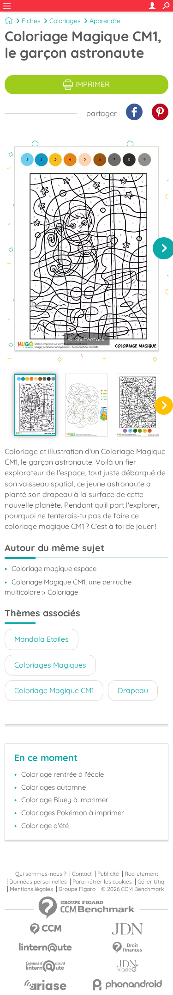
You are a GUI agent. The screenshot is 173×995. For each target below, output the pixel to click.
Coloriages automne (53, 787)
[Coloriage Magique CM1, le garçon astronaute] (35, 405)
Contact (82, 874)
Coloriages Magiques (50, 664)
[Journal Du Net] (128, 929)
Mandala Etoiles (41, 639)
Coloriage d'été (45, 825)
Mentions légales (31, 889)
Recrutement (141, 874)
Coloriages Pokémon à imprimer (72, 812)
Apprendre (104, 21)
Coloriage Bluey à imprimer (64, 799)
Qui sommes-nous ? (40, 874)
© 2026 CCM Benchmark (132, 889)
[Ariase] (46, 985)
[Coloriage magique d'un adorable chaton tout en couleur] (87, 405)
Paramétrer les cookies (102, 881)
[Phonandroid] (128, 984)
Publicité (108, 874)
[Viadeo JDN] (128, 966)
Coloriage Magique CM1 (54, 690)
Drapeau (133, 690)
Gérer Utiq (150, 881)
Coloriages (65, 21)
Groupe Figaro (77, 889)
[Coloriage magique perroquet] (138, 405)
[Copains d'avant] (46, 966)
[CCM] (46, 929)
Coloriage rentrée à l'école (62, 774)
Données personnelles (38, 881)
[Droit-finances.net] (128, 947)
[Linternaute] (46, 947)
